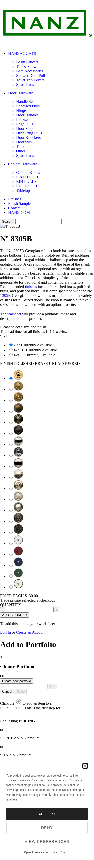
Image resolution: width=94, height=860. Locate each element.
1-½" (17, 350)
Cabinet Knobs (28, 172)
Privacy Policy (59, 852)
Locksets (23, 119)
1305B (5, 295)
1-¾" (17, 355)
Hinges (21, 110)
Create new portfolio (16, 681)
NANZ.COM (19, 212)
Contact (14, 208)
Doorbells (24, 142)
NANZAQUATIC (23, 53)
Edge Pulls (24, 124)
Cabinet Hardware (22, 164)
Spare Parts (25, 84)
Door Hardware (20, 93)
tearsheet (14, 314)
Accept (47, 814)
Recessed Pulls (28, 106)
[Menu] (82, 17)
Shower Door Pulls (31, 75)
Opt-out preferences (36, 852)
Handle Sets (25, 101)
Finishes (14, 199)
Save (21, 691)
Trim (20, 146)
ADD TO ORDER (14, 615)
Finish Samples (20, 203)
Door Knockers (28, 137)
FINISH (40, 363)
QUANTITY (10, 605)
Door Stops (25, 128)
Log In (5, 632)
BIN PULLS (26, 181)
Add (52, 686)
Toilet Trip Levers (30, 80)
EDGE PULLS (28, 186)
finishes (31, 287)
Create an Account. (31, 632)
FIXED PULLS (29, 177)
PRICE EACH (19, 596)
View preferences (47, 841)
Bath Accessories (29, 71)
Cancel (7, 691)
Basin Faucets (27, 62)
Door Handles (27, 115)
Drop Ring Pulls (29, 133)
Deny (47, 828)
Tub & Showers (28, 66)
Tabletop (23, 190)
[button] (85, 765)
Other (20, 151)
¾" (15, 345)
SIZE (4, 336)
